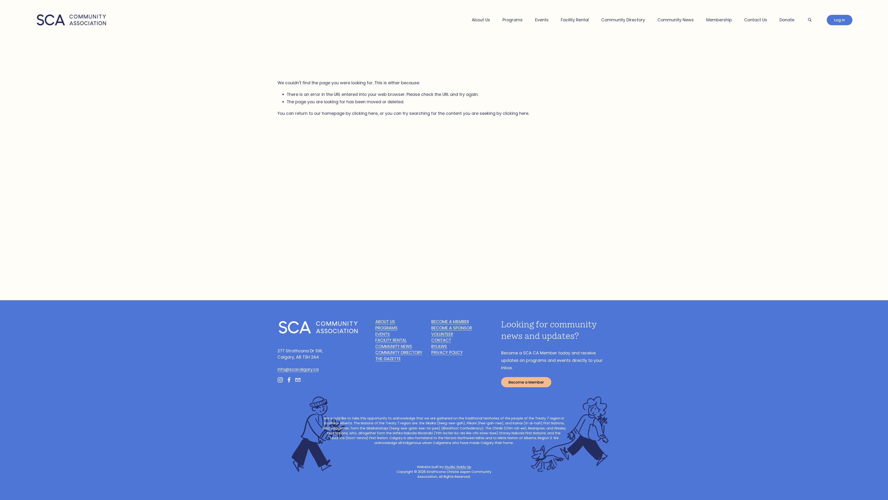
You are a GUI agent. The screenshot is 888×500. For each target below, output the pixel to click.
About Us (481, 20)
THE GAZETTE (388, 359)
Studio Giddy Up (458, 467)
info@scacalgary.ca (298, 369)
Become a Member (526, 382)
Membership (719, 20)
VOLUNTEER (442, 334)
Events (542, 20)
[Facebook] (289, 380)
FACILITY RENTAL (391, 340)
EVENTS (382, 334)
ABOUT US (385, 322)
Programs (513, 20)
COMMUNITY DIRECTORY (398, 352)
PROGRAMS (386, 328)
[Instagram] (280, 380)
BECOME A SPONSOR (451, 328)
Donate (787, 20)
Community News (675, 20)
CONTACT (441, 340)
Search (810, 19)
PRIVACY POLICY (447, 352)
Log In (839, 20)
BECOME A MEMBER (450, 322)
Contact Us (755, 20)
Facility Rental (575, 20)
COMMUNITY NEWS (393, 346)
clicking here (365, 113)
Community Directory (623, 20)
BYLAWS (439, 346)
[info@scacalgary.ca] (298, 380)
